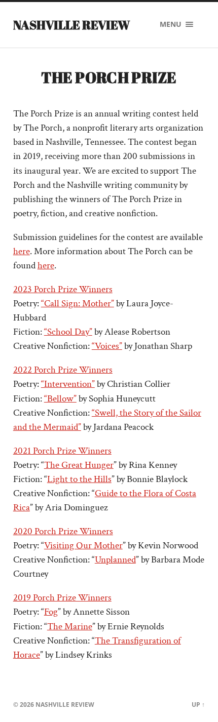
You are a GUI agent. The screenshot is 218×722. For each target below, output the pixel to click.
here (21, 251)
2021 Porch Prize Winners (62, 451)
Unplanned (115, 559)
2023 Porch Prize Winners (63, 289)
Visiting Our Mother (83, 545)
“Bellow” (60, 398)
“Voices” (107, 346)
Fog (51, 612)
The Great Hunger (79, 465)
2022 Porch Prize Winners (63, 370)
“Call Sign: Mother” (77, 303)
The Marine (69, 626)
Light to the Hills (79, 479)
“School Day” (68, 332)
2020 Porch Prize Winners (63, 531)
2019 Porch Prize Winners (62, 597)
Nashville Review (71, 25)
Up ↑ (198, 704)
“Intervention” (68, 384)
